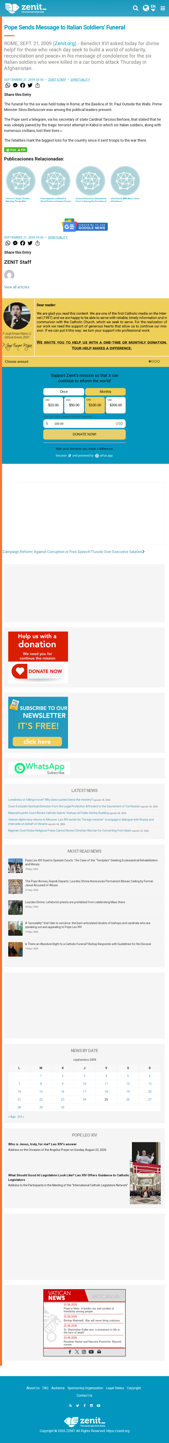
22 (41, 1099)
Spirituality (80, 79)
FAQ (45, 1388)
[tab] (64, 1295)
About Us (33, 1388)
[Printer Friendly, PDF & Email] (15, 149)
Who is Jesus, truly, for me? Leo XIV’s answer (42, 1144)
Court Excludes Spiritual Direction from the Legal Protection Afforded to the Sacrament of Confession (74, 806)
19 (128, 1091)
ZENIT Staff (57, 79)
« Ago (12, 1116)
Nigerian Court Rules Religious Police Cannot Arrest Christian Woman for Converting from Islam (69, 830)
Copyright (134, 1388)
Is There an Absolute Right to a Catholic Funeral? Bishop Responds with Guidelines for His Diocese (88, 944)
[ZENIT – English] (47, 8)
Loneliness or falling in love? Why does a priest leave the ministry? (50, 799)
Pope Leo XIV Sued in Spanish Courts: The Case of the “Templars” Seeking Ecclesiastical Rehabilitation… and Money (92, 862)
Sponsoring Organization (85, 1388)
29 (41, 1107)
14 (19, 1091)
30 (62, 1107)
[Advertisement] (84, 518)
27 (149, 1099)
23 (62, 1099)
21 (19, 1099)
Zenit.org (65, 43)
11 (106, 1083)
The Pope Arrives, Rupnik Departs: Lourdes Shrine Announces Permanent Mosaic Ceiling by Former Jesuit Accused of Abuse (89, 883)
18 (106, 1091)
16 (62, 1091)
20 (149, 1091)
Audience (58, 1388)
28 (19, 1107)
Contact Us (84, 1395)
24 (84, 1099)
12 (128, 1083)
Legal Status (115, 1388)
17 (84, 1091)
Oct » (21, 1116)
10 (84, 1083)
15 (41, 1091)
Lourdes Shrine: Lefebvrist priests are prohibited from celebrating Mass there (75, 902)
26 (128, 1099)
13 (149, 1083)
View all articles (16, 287)
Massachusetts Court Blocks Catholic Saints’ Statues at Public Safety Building (58, 813)
